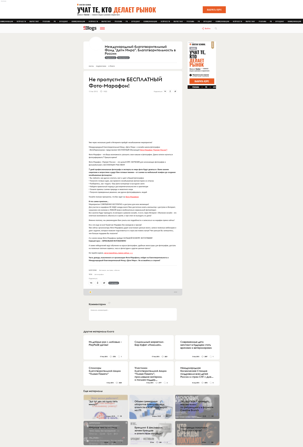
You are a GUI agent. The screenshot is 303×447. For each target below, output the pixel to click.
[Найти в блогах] (216, 28)
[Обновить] (109, 303)
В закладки (114, 283)
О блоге (111, 66)
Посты (91, 66)
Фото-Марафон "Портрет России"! (153, 149)
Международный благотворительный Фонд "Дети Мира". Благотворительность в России (140, 50)
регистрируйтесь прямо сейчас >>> (118, 252)
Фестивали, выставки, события (109, 270)
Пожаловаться (123, 57)
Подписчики (101, 66)
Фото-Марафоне (132, 196)
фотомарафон (99, 274)
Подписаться (110, 57)
